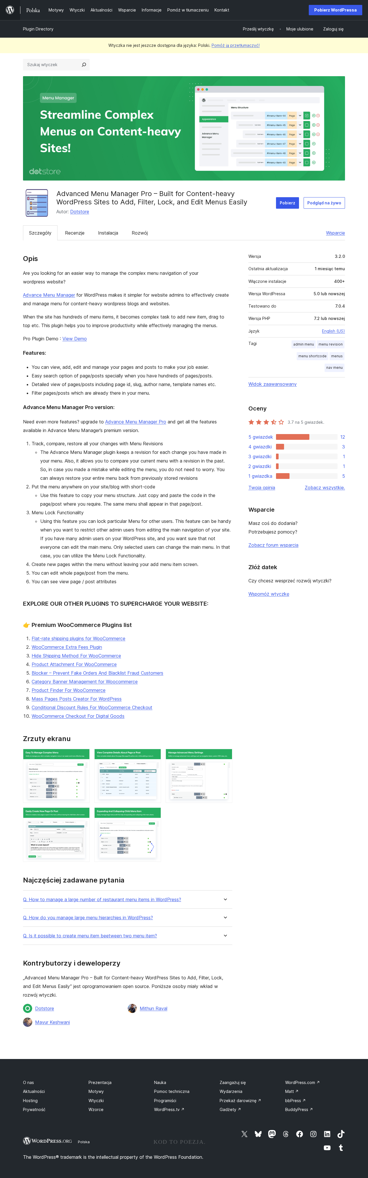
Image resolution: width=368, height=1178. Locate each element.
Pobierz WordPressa (335, 9)
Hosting (30, 1100)
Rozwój (140, 233)
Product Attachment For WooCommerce (74, 664)
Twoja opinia (261, 487)
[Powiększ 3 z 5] (224, 756)
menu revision (331, 344)
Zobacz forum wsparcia (273, 545)
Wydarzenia (231, 1091)
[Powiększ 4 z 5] (82, 815)
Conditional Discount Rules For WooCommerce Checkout (92, 707)
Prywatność (34, 1109)
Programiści (165, 1100)
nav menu (334, 367)
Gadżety (230, 1109)
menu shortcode (312, 356)
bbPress (295, 1100)
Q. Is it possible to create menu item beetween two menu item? (90, 936)
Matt (292, 1091)
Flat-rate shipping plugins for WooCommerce (78, 638)
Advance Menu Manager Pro (135, 422)
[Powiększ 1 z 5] (82, 756)
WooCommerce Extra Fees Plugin (67, 647)
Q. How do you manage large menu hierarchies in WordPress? (88, 917)
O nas (28, 1082)
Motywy (96, 1091)
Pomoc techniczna (171, 1091)
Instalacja (108, 233)
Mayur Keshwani (52, 1022)
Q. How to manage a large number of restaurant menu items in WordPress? (102, 899)
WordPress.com (302, 1082)
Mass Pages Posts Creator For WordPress (77, 699)
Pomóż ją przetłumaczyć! (236, 45)
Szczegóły (40, 233)
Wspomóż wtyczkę (268, 594)
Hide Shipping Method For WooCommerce (76, 656)
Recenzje (75, 233)
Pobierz (287, 202)
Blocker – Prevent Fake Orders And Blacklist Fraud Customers (97, 673)
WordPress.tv (169, 1109)
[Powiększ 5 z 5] (153, 815)
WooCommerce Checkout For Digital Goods (78, 716)
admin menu (303, 344)
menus (337, 356)
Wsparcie (335, 233)
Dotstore (79, 211)
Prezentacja (100, 1082)
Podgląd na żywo (324, 202)
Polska (84, 1141)
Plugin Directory (38, 28)
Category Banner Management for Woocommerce (85, 681)
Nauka (160, 1082)
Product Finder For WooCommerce (69, 690)
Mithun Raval (153, 1008)
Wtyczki (96, 1100)
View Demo (74, 338)
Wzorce (96, 1109)
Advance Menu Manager (49, 295)
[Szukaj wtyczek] (84, 64)
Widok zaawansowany (272, 384)
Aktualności (34, 1091)
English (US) (333, 331)
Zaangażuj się (233, 1082)
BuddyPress (299, 1109)
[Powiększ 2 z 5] (153, 756)
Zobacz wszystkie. (325, 487)
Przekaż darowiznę (240, 1100)
